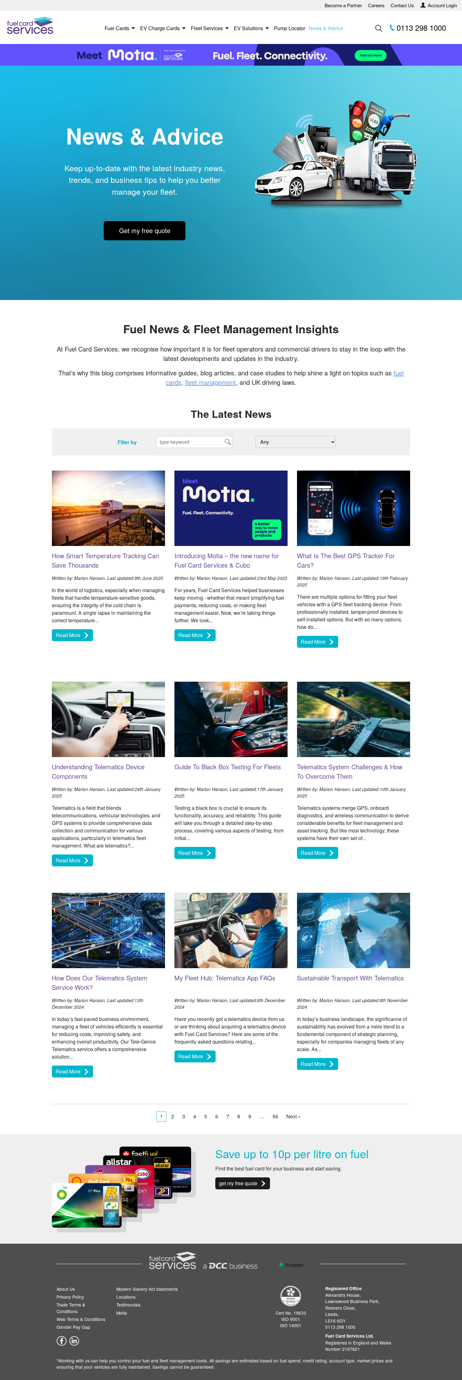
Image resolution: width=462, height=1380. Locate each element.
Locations (125, 1297)
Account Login (442, 5)
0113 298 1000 (420, 27)
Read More (68, 635)
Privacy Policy (70, 1297)
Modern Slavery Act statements (147, 1289)
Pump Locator (289, 28)
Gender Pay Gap (73, 1327)
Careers (376, 5)
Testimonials (128, 1304)
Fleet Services (207, 28)
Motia (121, 1313)
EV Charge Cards (160, 28)
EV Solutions (248, 28)
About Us (66, 1289)
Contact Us (402, 5)
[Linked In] (74, 1340)
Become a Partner (343, 5)
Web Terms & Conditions (81, 1319)
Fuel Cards (117, 28)
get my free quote (238, 1183)
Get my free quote (144, 230)
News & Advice (326, 28)
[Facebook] (62, 1340)
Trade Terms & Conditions (71, 1307)
